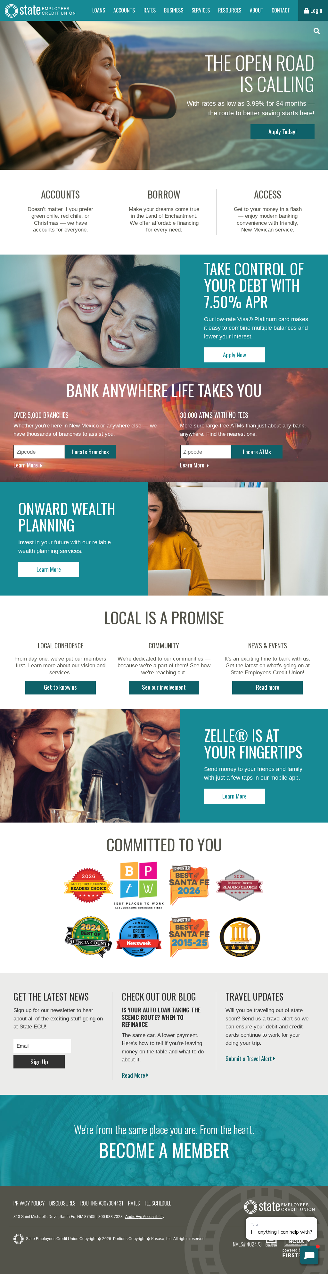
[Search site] (317, 31)
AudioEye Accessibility (144, 1216)
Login (315, 10)
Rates (150, 10)
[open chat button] (309, 1255)
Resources (229, 10)
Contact (281, 10)
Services (201, 10)
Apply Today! (282, 130)
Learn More (25, 464)
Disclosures (62, 1203)
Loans (98, 10)
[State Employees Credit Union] (40, 10)
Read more (267, 686)
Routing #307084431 (101, 1203)
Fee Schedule (158, 1203)
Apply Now (234, 354)
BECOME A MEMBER (164, 1150)
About (256, 10)
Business (173, 10)
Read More (133, 1074)
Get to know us (60, 686)
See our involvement (164, 686)
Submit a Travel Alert (249, 1058)
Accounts (124, 10)
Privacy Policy (29, 1203)
